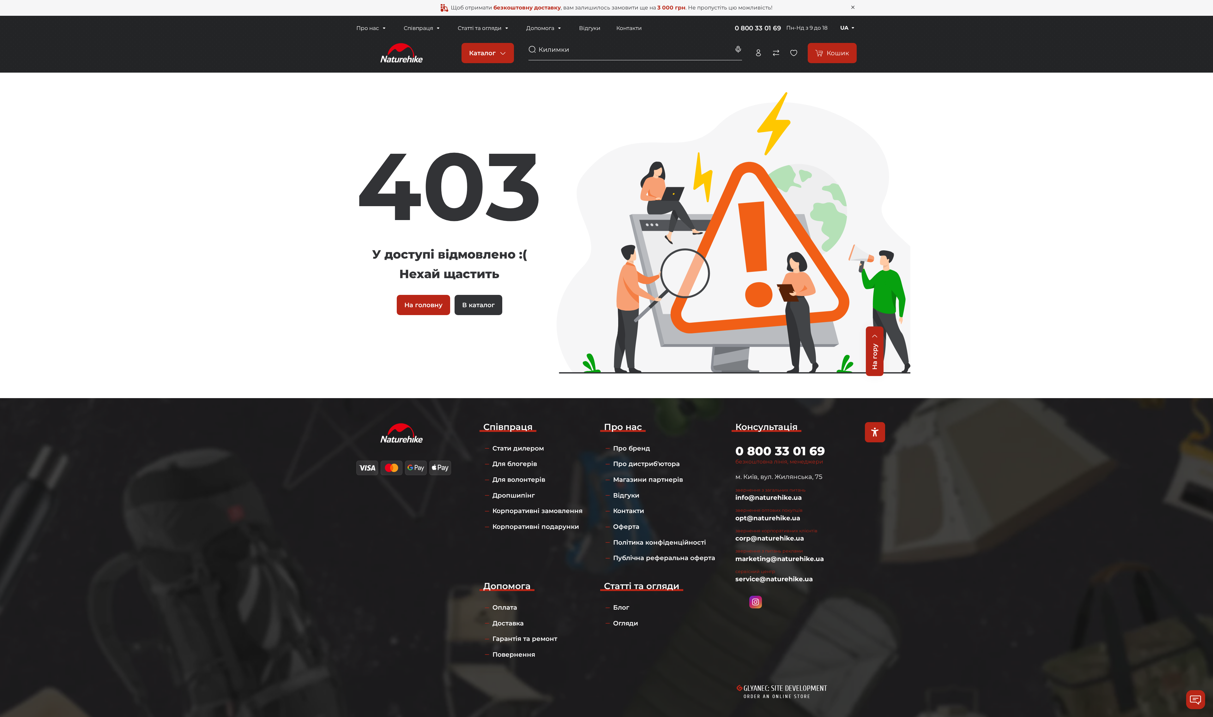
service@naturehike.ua (774, 579)
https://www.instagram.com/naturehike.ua (755, 602)
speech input (738, 49)
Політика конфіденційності (659, 542)
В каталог (478, 305)
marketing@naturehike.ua (779, 559)
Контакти (629, 28)
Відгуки (589, 28)
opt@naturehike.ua (767, 518)
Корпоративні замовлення (537, 511)
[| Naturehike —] (400, 52)
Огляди (625, 623)
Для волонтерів (518, 479)
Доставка (508, 623)
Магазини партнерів (648, 479)
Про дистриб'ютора (646, 464)
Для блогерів (514, 464)
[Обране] (794, 53)
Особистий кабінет (758, 53)
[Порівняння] (776, 53)
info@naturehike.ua (768, 497)
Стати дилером (518, 448)
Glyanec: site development (785, 688)
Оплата (504, 607)
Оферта (626, 526)
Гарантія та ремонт (524, 638)
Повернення (513, 654)
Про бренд (631, 448)
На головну (423, 305)
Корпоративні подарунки (535, 526)
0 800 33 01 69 (758, 28)
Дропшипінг (513, 495)
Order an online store (777, 696)
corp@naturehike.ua (769, 538)
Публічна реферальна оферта (664, 558)
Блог (621, 607)
